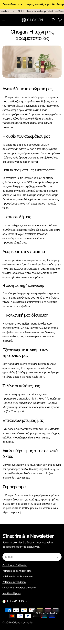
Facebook (17, 473)
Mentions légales (11, 593)
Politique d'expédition (14, 582)
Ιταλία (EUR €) (15, 601)
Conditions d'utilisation (14, 565)
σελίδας (6, 437)
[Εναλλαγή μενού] (3, 20)
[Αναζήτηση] (53, 20)
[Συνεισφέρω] (57, 556)
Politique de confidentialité (17, 570)
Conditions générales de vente (19, 587)
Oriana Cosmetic (22, 622)
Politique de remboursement (17, 576)
